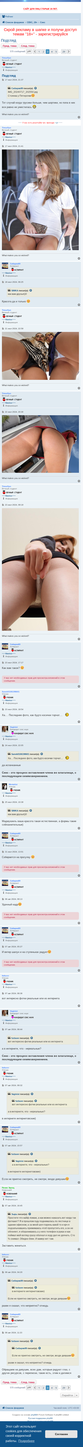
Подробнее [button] (26, 1441)
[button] (29, 51)
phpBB (34, 1415)
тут (56, 123)
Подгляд (8, 40)
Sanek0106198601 (20, 754)
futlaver (15, 1038)
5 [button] (56, 51)
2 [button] (43, 51)
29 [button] (63, 51)
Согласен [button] (61, 1434)
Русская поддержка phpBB (40, 1418)
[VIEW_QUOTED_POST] (35, 88)
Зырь (14, 1214)
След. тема (28, 46)
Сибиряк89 (17, 88)
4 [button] (52, 51)
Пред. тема (10, 46)
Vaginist (15, 1094)
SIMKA (14, 290)
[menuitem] (7, 16)
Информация (11, 70)
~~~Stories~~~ (9, 67)
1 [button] (39, 51)
